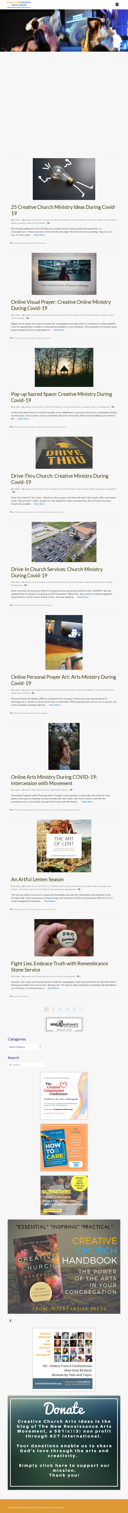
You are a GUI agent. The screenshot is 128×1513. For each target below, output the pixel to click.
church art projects (18, 909)
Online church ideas (28, 338)
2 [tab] (50, 50)
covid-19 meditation (28, 427)
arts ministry (16, 338)
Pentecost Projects (101, 130)
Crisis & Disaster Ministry (89, 315)
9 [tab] (77, 50)
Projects (113, 130)
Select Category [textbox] (17, 1047)
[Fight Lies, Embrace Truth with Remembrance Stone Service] (64, 937)
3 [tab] (54, 50)
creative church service (20, 996)
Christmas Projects (57, 886)
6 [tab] (65, 50)
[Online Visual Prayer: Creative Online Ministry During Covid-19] (64, 274)
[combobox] (25, 1047)
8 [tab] (73, 50)
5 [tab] (62, 50)
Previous (3, 30)
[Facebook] (10, 1320)
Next (124, 30)
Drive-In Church (35, 605)
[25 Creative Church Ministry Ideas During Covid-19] (64, 179)
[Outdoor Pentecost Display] (64, 88)
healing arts (55, 810)
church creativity (26, 512)
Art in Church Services (40, 130)
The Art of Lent (50, 909)
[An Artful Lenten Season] (64, 846)
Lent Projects (23, 889)
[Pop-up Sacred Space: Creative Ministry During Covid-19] (64, 367)
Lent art (41, 909)
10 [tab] (80, 50)
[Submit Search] (10, 1065)
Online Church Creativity (36, 223)
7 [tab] (69, 50)
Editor (18, 130)
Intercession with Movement (71, 810)
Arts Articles (54, 220)
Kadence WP (60, 1507)
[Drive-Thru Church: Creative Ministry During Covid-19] (64, 453)
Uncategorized (103, 407)
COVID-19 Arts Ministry (84, 130)
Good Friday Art (31, 909)
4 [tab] (58, 50)
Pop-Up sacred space (58, 427)
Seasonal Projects (18, 133)
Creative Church (17, 243)
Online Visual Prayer (43, 338)
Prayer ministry (42, 713)
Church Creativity (68, 130)
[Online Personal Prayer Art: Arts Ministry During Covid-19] (64, 642)
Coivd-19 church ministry (42, 512)
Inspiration (22, 223)
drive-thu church (57, 512)
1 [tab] (47, 50)
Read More (49, 145)
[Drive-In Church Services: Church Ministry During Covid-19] (64, 542)
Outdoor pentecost (34, 153)
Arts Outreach (55, 130)
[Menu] (117, 4)
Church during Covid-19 (20, 605)
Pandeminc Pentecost (50, 153)
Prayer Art (32, 713)
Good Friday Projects (90, 886)
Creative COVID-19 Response (35, 243)
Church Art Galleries (73, 886)
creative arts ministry (19, 153)
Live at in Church (35, 889)
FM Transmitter (47, 605)
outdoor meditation (43, 427)
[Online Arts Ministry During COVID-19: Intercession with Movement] (64, 746)
